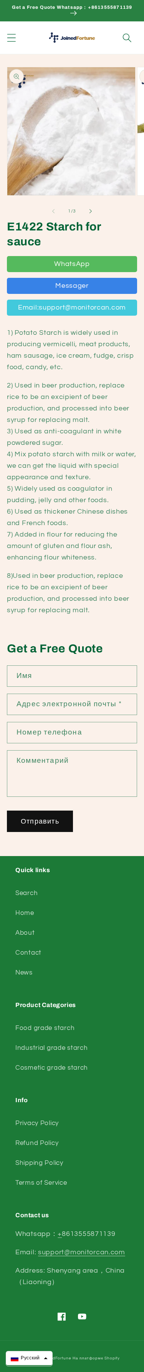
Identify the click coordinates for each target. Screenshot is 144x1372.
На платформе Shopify (96, 1358)
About (25, 932)
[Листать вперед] (90, 211)
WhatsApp (72, 264)
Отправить (40, 821)
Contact (28, 952)
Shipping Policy (39, 1163)
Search (26, 893)
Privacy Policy (37, 1123)
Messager (72, 285)
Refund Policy (36, 1143)
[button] (12, 38)
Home (24, 913)
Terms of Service (41, 1182)
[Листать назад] (53, 211)
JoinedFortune (56, 1358)
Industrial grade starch (51, 1047)
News (24, 972)
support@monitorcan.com (81, 1252)
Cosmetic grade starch (51, 1067)
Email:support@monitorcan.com (72, 307)
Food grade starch (44, 1028)
